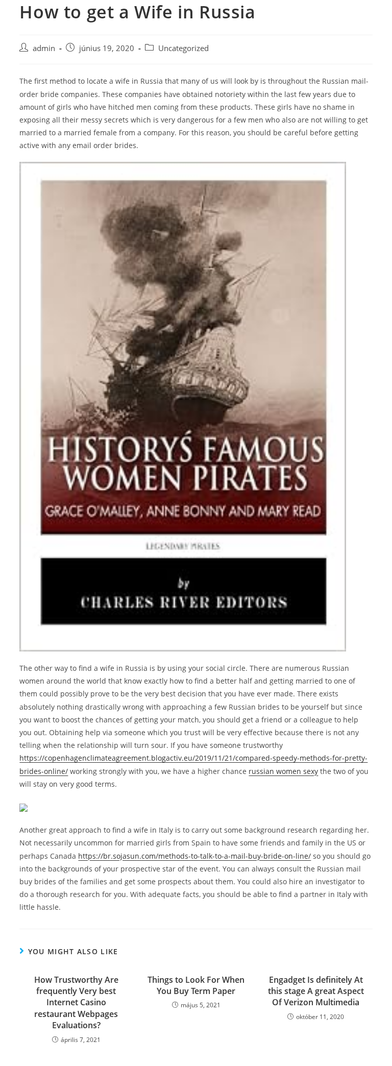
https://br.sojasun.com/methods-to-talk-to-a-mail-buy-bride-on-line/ (194, 856)
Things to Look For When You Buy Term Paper (196, 985)
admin (44, 48)
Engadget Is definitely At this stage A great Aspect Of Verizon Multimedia (316, 991)
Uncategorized (183, 48)
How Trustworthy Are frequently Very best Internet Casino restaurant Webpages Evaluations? (76, 1002)
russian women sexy (283, 771)
